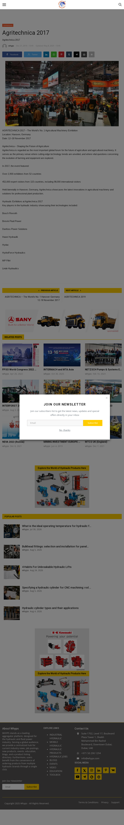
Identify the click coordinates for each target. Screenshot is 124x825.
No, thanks (64, 430)
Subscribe (93, 422)
